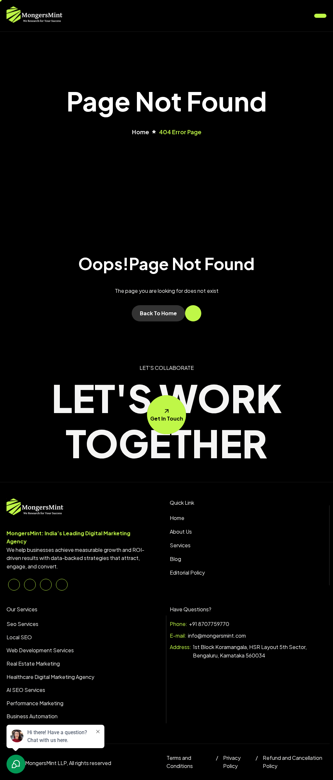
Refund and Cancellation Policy (292, 762)
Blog (175, 558)
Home (177, 517)
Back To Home (158, 313)
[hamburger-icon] (320, 16)
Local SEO (19, 637)
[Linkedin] (14, 585)
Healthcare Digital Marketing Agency (50, 676)
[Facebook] (46, 585)
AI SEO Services (26, 689)
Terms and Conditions (179, 762)
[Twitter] (30, 585)
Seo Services (22, 623)
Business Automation (32, 716)
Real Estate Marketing (33, 663)
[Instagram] (62, 585)
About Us (181, 531)
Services (180, 545)
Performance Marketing (35, 703)
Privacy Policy (232, 762)
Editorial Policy (187, 572)
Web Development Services (40, 650)
